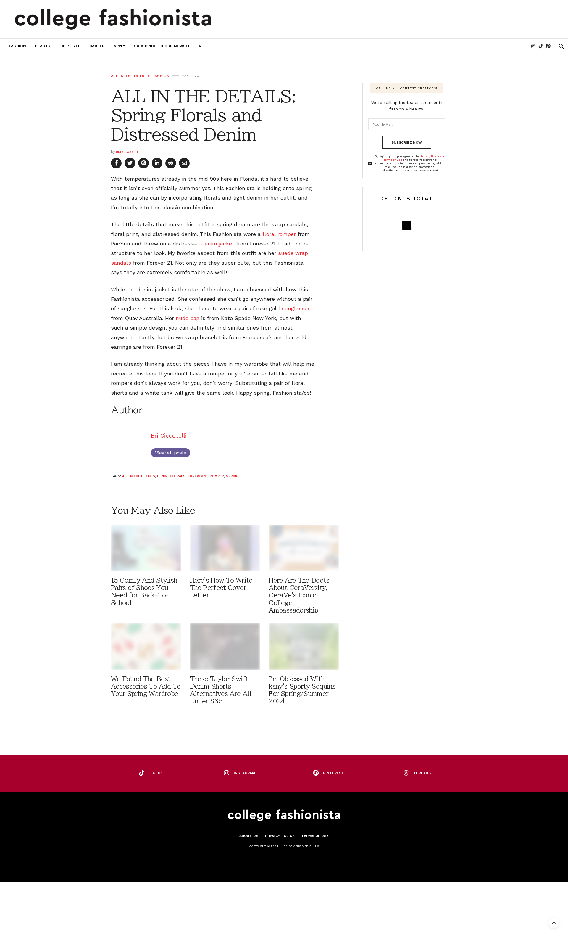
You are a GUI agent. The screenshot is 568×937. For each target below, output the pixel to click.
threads (422, 773)
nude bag (187, 318)
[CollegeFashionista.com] (113, 19)
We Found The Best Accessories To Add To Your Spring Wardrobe (146, 686)
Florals (177, 476)
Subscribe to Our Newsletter (167, 46)
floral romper (279, 234)
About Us (248, 836)
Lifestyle (69, 46)
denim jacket (217, 243)
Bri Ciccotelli (128, 152)
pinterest (333, 773)
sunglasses (296, 308)
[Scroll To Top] (553, 922)
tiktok (156, 773)
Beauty (43, 46)
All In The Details (131, 76)
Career (97, 46)
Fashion (17, 46)
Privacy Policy (279, 836)
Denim (162, 476)
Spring (232, 476)
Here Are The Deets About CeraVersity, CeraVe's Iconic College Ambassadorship (299, 595)
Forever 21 (197, 476)
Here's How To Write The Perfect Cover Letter (221, 587)
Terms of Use (315, 836)
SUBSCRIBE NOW (406, 142)
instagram (244, 773)
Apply (119, 46)
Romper (216, 476)
